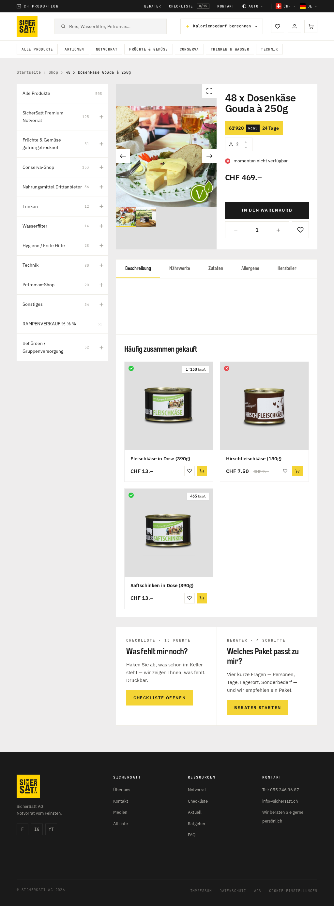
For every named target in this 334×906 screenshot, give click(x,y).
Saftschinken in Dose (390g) (161, 585)
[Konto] (294, 26)
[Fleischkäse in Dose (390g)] (169, 406)
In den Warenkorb (267, 210)
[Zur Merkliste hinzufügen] (300, 229)
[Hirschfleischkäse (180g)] (264, 406)
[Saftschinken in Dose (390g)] (169, 533)
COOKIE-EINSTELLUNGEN (293, 890)
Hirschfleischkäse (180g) (253, 458)
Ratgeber (196, 823)
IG (36, 829)
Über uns (121, 790)
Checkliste (188, 6)
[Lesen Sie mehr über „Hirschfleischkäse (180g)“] (297, 471)
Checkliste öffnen (159, 698)
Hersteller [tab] (287, 268)
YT (51, 829)
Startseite (29, 72)
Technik (269, 49)
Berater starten (257, 707)
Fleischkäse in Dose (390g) (160, 458)
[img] (131, 368)
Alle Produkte (37, 49)
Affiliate (120, 823)
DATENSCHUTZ (233, 890)
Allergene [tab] (250, 268)
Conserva (189, 49)
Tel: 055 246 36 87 (280, 790)
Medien (120, 812)
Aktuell (195, 812)
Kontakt (225, 6)
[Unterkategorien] (101, 116)
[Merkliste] (277, 26)
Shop (53, 72)
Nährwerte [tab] (179, 268)
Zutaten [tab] (215, 268)
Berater (152, 6)
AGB (257, 890)
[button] (202, 471)
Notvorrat (107, 49)
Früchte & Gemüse (148, 49)
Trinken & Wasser (230, 49)
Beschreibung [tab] (138, 268)
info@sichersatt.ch (280, 801)
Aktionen (74, 49)
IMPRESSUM (201, 890)
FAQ (191, 835)
